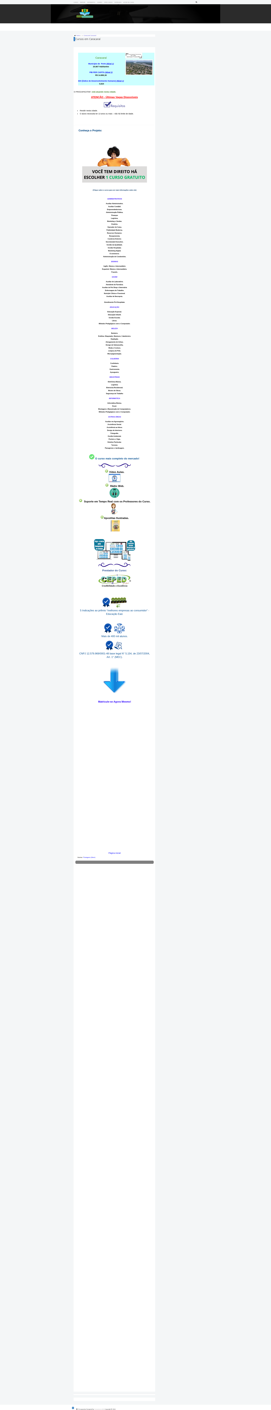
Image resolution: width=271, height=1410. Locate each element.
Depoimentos (91, 2)
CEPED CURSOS (108, 2)
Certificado (117, 2)
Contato (99, 2)
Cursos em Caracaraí (90, 35)
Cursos (76, 2)
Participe (82, 2)
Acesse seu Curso (128, 2)
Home (78, 35)
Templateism (98, 1409)
